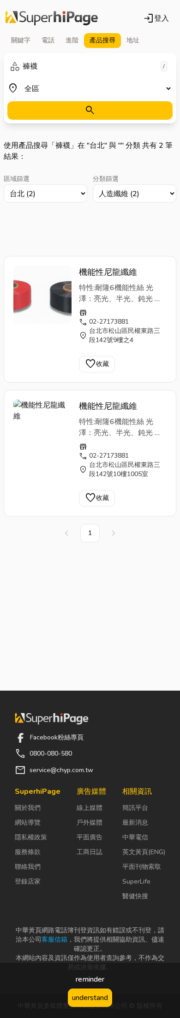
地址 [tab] (132, 40)
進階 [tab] (72, 40)
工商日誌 (89, 852)
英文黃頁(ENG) (143, 852)
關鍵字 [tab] (20, 40)
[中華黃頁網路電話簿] (52, 18)
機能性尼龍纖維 (108, 272)
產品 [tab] (102, 40)
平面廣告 (89, 837)
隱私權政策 (31, 837)
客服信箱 (54, 939)
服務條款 (28, 852)
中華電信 (135, 837)
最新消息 (135, 822)
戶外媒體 (89, 822)
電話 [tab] (48, 40)
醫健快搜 (135, 896)
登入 (156, 18)
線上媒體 (89, 807)
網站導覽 (28, 822)
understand (90, 998)
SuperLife (136, 881)
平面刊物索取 (141, 866)
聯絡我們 (28, 866)
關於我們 (28, 807)
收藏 (97, 364)
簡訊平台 (135, 807)
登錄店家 (28, 881)
